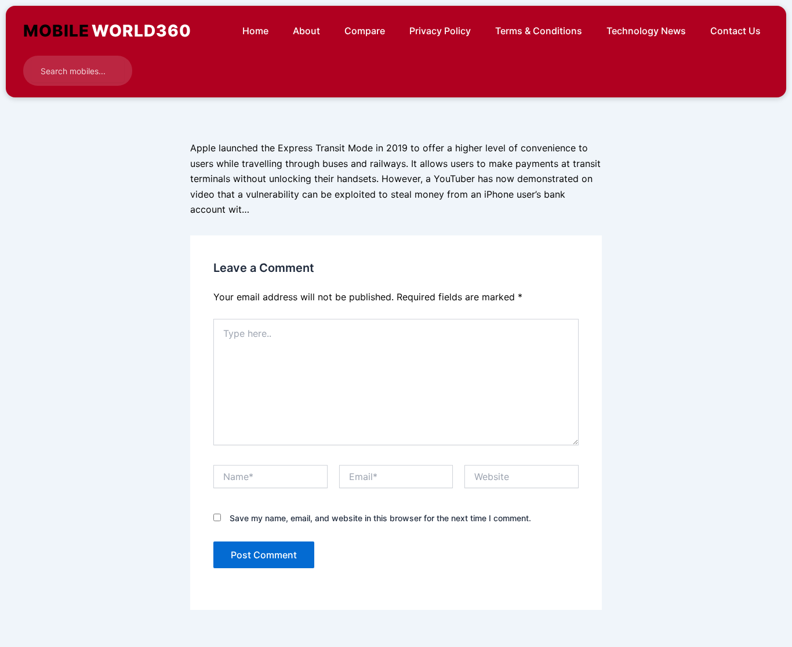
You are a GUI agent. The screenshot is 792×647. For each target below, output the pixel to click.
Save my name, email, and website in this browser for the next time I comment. (380, 518)
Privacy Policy (440, 31)
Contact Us (735, 31)
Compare (364, 31)
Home (255, 31)
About (306, 31)
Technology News (646, 31)
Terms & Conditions (538, 31)
